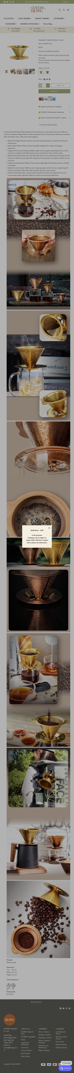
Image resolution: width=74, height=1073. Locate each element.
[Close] (49, 528)
